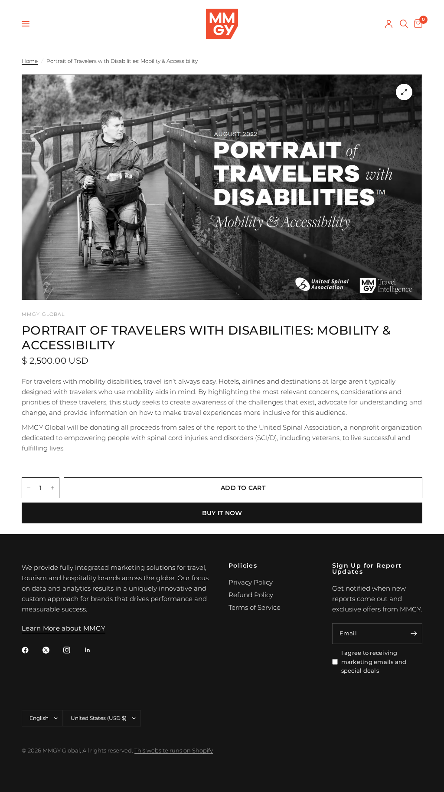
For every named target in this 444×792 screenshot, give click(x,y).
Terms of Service (255, 607)
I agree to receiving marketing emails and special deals (374, 661)
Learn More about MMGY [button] (63, 628)
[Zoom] (404, 92)
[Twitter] (52, 650)
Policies (243, 565)
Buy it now (222, 513)
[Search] (404, 24)
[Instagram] (72, 650)
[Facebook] (31, 650)
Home (30, 61)
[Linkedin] (93, 650)
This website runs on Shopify (173, 750)
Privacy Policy (251, 582)
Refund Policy (251, 595)
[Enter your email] (413, 633)
